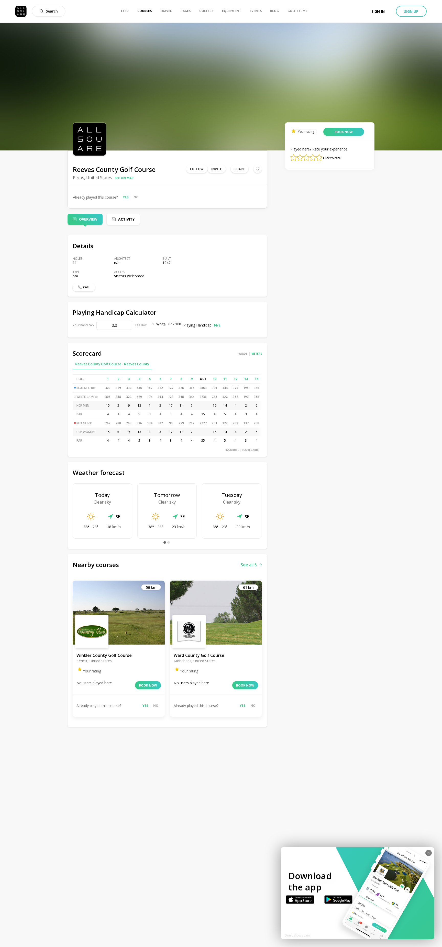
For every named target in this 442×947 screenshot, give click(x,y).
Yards (243, 353)
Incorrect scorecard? (242, 450)
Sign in (378, 11)
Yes (125, 197)
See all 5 (249, 565)
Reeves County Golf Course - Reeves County (112, 364)
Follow (197, 169)
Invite (216, 169)
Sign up (411, 11)
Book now (148, 685)
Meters (256, 353)
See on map (124, 178)
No (136, 197)
